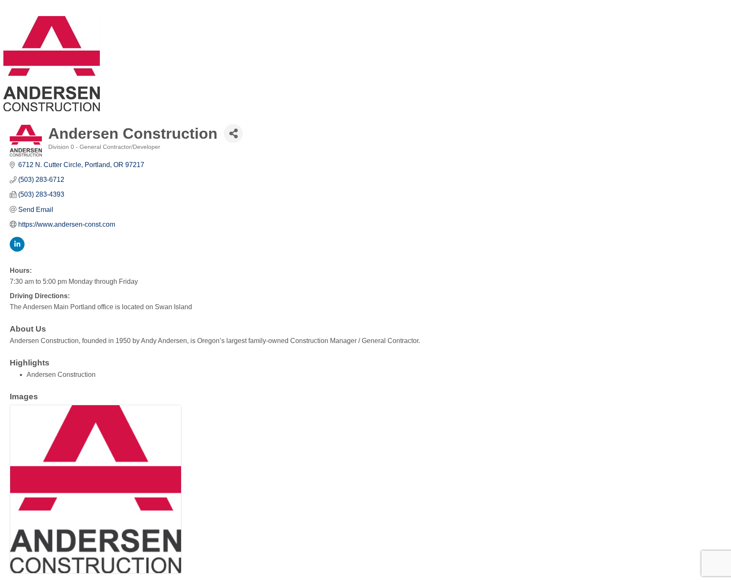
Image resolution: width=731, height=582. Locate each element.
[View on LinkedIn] (17, 249)
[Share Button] (233, 133)
